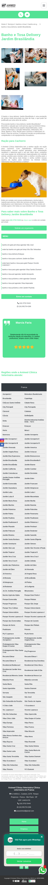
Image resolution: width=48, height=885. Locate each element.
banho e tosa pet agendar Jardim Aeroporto (18, 274)
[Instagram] (21, 867)
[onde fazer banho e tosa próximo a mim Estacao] (12, 102)
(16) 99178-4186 (24, 306)
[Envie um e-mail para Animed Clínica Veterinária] (27, 14)
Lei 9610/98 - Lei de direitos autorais (24, 779)
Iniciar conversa (24, 861)
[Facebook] (27, 867)
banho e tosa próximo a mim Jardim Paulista (18, 288)
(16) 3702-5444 (15, 220)
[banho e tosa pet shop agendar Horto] (36, 55)
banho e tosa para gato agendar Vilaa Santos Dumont (21, 270)
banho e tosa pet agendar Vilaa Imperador (17, 283)
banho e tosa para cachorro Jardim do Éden (18, 259)
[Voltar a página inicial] (8, 5)
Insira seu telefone (24, 849)
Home (24, 822)
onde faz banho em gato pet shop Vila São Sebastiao (21, 249)
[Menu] (44, 5)
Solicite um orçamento (24, 228)
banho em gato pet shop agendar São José (18, 245)
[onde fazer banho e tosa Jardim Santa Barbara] (12, 79)
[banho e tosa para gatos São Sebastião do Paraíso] (36, 79)
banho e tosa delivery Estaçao (13, 254)
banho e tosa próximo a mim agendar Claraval (19, 279)
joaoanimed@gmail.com (25, 811)
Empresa (24, 829)
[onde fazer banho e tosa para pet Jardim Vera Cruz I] (12, 55)
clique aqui (28, 220)
